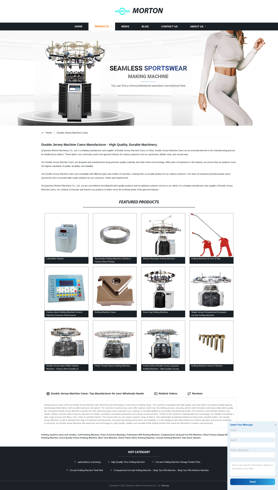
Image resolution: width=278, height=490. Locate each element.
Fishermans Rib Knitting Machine (143, 435)
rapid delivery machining (89, 462)
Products (102, 26)
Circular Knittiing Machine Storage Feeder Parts (178, 462)
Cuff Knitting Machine (88, 435)
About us (196, 26)
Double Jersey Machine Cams (72, 133)
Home (78, 26)
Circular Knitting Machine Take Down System (178, 438)
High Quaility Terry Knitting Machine (128, 462)
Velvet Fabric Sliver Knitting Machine (136, 438)
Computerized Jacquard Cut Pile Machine (181, 435)
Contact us (169, 26)
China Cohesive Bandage (113, 435)
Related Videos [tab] (168, 393)
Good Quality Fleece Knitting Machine (78, 438)
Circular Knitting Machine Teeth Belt (86, 470)
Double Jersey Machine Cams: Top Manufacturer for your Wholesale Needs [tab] (97, 393)
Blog (145, 26)
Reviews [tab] (197, 393)
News (125, 26)
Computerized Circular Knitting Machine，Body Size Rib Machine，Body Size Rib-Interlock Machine (161, 470)
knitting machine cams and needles (58, 435)
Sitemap (165, 485)
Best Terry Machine (107, 438)
